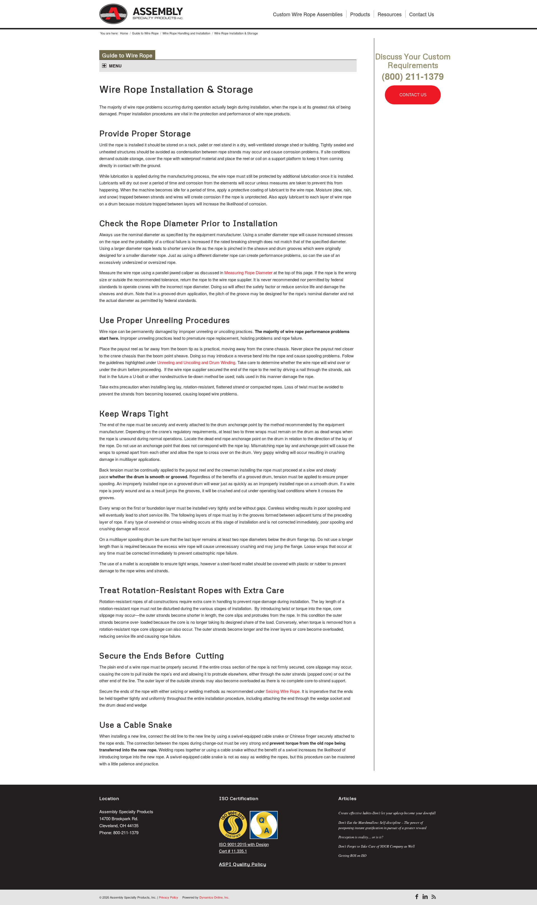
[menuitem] (307, 14)
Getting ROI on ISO (352, 855)
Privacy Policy (168, 897)
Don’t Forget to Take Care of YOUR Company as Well (376, 846)
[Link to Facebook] (417, 896)
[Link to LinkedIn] (425, 896)
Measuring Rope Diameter (248, 272)
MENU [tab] (115, 66)
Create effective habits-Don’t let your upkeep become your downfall (387, 812)
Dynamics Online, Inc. (214, 897)
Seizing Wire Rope (283, 691)
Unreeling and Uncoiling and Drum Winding (196, 362)
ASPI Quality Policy (242, 864)
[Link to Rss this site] (433, 896)
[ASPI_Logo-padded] (141, 14)
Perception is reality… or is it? (360, 836)
